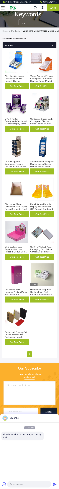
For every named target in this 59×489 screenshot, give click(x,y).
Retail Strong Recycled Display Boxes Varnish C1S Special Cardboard (41, 206)
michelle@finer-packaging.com (18, 2)
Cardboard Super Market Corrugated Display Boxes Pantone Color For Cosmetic (42, 122)
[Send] (54, 484)
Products (15, 31)
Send (48, 411)
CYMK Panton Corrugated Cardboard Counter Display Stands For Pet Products (16, 122)
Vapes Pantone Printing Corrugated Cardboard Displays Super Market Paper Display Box (41, 80)
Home (5, 31)
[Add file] (4, 484)
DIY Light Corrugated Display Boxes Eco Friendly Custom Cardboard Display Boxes (15, 81)
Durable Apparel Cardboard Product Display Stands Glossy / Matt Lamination (16, 165)
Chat (53, 7)
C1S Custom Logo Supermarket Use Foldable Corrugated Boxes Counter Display (16, 250)
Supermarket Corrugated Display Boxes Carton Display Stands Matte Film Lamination (42, 165)
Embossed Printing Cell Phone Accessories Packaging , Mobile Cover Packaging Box (16, 336)
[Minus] (55, 418)
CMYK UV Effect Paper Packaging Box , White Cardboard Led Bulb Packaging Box (41, 250)
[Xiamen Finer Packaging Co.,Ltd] (13, 7)
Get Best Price (17, 86)
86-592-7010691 (49, 2)
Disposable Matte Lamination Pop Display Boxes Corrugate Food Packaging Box (16, 208)
